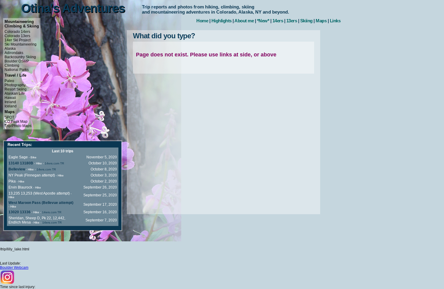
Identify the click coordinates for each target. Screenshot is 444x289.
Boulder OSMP (17, 61)
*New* (263, 20)
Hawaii (10, 98)
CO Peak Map (16, 121)
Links (335, 20)
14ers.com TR (54, 163)
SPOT (9, 117)
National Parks (17, 70)
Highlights (221, 20)
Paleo (9, 81)
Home (202, 20)
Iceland (11, 106)
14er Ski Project (18, 40)
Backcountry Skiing (20, 57)
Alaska (10, 48)
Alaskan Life (15, 93)
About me (244, 20)
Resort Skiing (16, 89)
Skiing (306, 20)
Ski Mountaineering (21, 44)
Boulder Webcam (14, 267)
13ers (291, 20)
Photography (15, 85)
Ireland (10, 102)
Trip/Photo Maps (18, 126)
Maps (321, 20)
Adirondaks (14, 53)
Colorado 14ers (17, 32)
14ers (277, 20)
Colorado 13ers (17, 36)
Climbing (12, 65)
